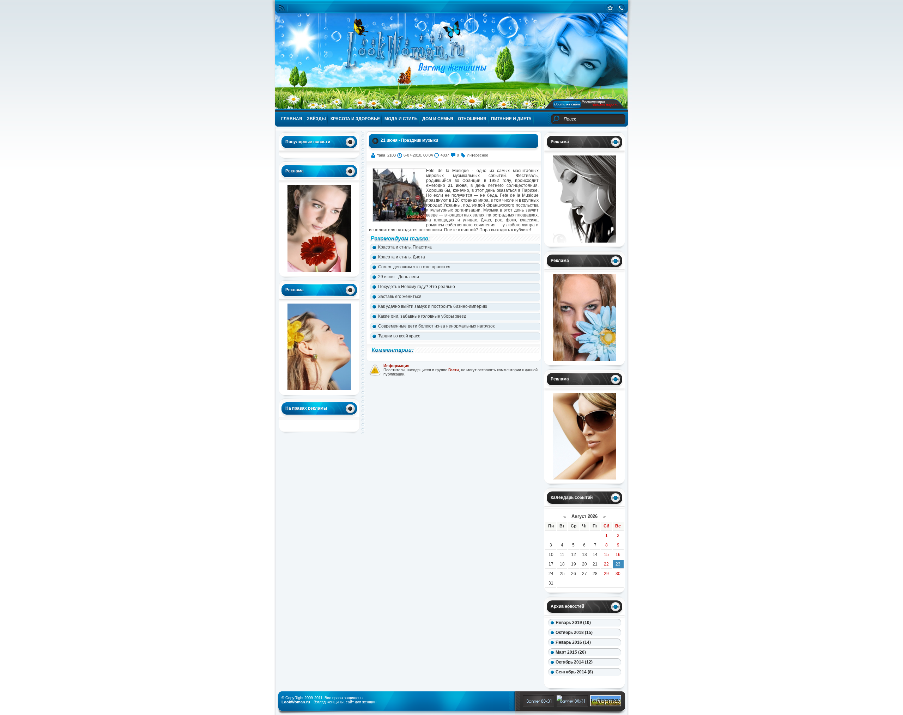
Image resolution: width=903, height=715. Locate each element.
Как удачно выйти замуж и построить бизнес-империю (432, 306)
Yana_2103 (386, 155)
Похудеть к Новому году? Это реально (416, 286)
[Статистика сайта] (610, 8)
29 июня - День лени (398, 276)
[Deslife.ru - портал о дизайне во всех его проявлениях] (605, 704)
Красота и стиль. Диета (401, 257)
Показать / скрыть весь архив (576, 681)
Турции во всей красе (399, 336)
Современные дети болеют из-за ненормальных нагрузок (436, 326)
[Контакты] (621, 8)
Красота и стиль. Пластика (405, 247)
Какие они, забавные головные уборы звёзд (422, 316)
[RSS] (282, 8)
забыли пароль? (606, 105)
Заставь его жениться (400, 296)
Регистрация (593, 102)
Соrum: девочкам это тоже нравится (414, 266)
